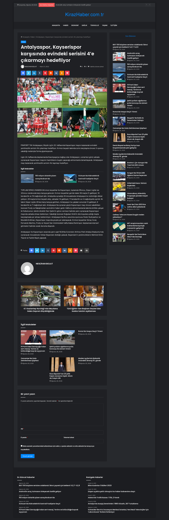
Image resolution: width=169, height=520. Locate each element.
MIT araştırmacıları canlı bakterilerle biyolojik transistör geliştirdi (137, 225)
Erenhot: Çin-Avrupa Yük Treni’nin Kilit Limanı (137, 164)
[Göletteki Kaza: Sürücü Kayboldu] (119, 186)
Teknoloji (94, 25)
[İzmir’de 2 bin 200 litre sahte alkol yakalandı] (119, 207)
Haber (65, 25)
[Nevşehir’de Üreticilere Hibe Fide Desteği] (119, 237)
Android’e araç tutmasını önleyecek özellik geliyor (135, 55)
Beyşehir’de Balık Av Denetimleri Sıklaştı (135, 119)
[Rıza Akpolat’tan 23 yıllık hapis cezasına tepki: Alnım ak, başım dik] (62, 364)
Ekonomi (75, 25)
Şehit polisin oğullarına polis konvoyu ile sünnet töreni (61, 347)
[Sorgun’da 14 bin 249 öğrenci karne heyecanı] (119, 176)
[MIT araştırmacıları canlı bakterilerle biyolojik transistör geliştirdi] (119, 226)
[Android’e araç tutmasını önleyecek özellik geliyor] (119, 56)
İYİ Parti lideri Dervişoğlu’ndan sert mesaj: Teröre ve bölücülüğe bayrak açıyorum (33, 348)
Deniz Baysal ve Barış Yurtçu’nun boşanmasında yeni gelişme (126, 146)
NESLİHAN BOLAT (31, 66)
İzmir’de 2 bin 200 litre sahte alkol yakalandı (136, 205)
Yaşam (104, 25)
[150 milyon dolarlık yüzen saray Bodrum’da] (27, 178)
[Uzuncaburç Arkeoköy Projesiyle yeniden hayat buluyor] (119, 196)
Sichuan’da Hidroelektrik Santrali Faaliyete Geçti (137, 75)
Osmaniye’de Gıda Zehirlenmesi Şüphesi (30, 359)
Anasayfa (56, 25)
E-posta (24, 437)
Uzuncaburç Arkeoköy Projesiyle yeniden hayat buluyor (137, 195)
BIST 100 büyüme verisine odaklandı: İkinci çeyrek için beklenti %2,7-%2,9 (130, 45)
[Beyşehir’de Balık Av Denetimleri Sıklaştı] (119, 121)
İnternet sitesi (69, 437)
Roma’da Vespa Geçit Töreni (90, 331)
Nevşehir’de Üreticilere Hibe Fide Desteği (136, 235)
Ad (22, 429)
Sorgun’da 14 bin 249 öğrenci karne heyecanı (137, 174)
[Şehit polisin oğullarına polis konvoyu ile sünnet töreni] (62, 337)
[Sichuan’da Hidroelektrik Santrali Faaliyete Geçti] (70, 178)
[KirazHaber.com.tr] (84, 14)
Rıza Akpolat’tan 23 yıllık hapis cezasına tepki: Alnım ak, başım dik (61, 376)
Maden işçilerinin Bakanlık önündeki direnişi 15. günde (89, 359)
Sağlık (84, 25)
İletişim (114, 25)
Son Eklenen (130, 36)
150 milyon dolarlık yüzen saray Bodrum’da (71, 5)
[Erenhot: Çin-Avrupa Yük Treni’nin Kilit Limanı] (119, 166)
